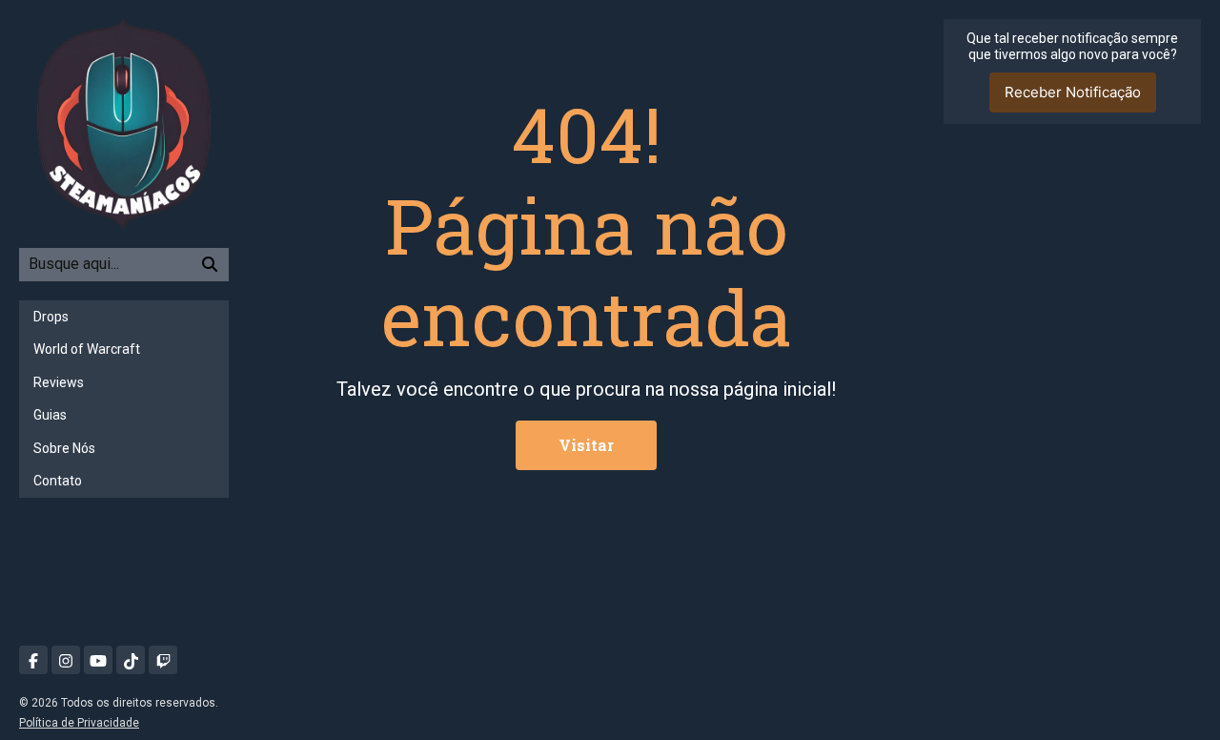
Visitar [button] (586, 445)
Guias (50, 414)
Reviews (58, 382)
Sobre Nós (64, 448)
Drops (51, 316)
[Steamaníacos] (124, 122)
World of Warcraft (86, 349)
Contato (57, 480)
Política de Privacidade (79, 723)
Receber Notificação (1073, 92)
